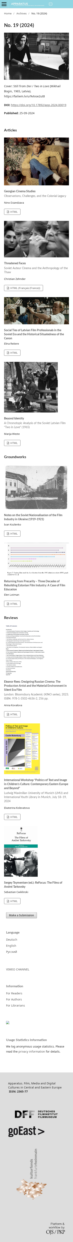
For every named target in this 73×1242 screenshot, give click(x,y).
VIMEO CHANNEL (17, 969)
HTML (14, 212)
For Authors (14, 999)
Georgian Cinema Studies (35, 194)
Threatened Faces (36, 268)
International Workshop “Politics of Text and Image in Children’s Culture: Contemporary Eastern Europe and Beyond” (36, 791)
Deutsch (11, 939)
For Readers (14, 993)
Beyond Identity (35, 423)
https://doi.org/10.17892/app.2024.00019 (38, 105)
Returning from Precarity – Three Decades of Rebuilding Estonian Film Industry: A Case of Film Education (34, 585)
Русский (11, 952)
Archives (21, 13)
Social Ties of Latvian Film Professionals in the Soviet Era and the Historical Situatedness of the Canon (34, 334)
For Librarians (15, 1005)
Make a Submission (21, 915)
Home (8, 13)
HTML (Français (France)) (25, 288)
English (11, 946)
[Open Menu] (4, 4)
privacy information (31, 1051)
